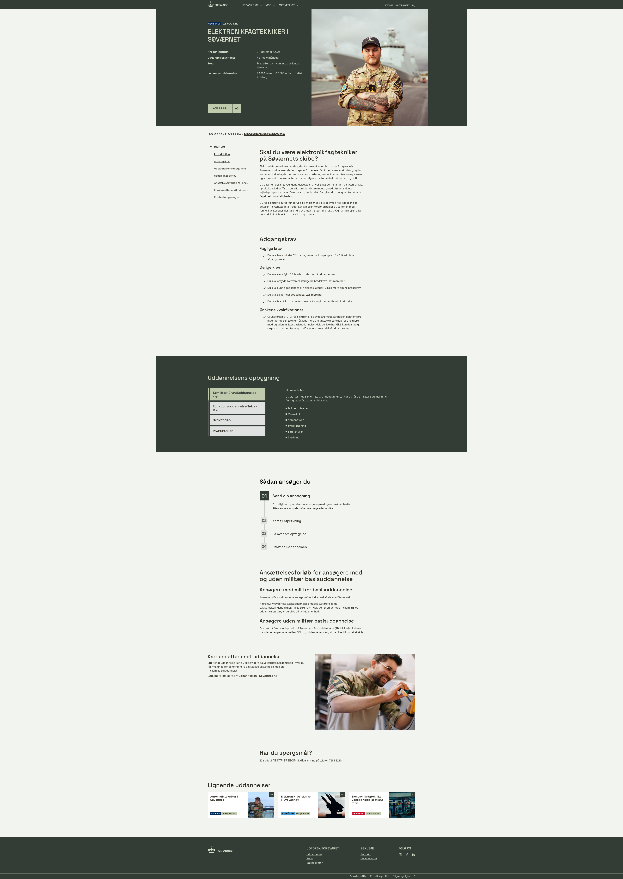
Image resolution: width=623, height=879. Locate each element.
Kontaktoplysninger (226, 197)
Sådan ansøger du (225, 175)
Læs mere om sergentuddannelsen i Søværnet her (243, 676)
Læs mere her (336, 281)
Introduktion (222, 154)
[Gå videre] (271, 794)
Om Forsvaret (368, 858)
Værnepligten (314, 862)
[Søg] (413, 5)
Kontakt (365, 854)
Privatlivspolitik (379, 876)
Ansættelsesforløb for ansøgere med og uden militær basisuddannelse (232, 183)
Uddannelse (215, 134)
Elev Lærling (233, 134)
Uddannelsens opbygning (230, 168)
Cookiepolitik (358, 876)
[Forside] (218, 4)
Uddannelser (314, 854)
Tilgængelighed (402, 876)
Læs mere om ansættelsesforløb (322, 320)
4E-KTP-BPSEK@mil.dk (288, 760)
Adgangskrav (222, 161)
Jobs (309, 858)
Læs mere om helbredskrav (344, 288)
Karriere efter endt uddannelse (232, 190)
